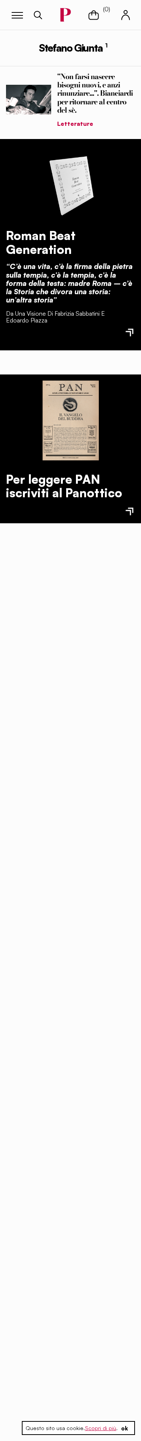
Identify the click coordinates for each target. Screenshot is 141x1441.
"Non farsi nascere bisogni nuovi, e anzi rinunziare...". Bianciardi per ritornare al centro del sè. (95, 93)
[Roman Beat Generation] (70, 184)
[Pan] (70, 420)
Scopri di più (100, 1428)
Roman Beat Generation (41, 242)
